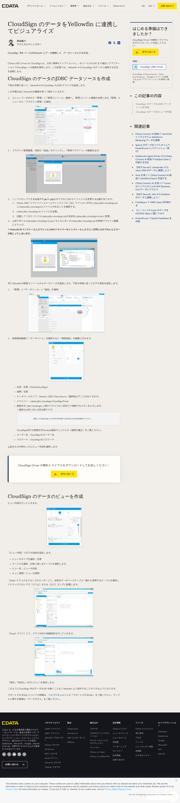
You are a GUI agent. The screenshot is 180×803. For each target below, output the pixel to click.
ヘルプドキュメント (58, 695)
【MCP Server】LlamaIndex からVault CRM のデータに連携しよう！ (153, 169)
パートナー (95, 747)
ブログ (138, 737)
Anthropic (162, 731)
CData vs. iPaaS (97, 752)
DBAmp (70, 742)
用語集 (138, 751)
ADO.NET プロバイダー (54, 739)
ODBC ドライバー (53, 728)
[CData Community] (24, 754)
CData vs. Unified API (99, 756)
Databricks (163, 736)
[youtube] (14, 754)
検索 (150, 6)
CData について (120, 728)
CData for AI (118, 6)
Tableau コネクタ (52, 767)
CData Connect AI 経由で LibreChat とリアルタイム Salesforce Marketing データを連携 (153, 137)
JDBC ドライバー (52, 733)
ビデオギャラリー (143, 755)
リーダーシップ (119, 746)
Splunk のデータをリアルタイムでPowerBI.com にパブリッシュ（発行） (152, 148)
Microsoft (162, 745)
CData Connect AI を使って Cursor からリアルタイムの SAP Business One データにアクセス (153, 186)
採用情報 (117, 755)
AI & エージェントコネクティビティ (99, 741)
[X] (9, 754)
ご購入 (143, 6)
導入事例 (139, 733)
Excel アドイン (51, 758)
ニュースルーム (119, 737)
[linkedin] (4, 754)
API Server (49, 749)
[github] (19, 754)
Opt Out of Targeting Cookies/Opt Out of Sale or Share (151, 794)
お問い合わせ (166, 6)
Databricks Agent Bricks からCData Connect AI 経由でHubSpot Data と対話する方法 (153, 159)
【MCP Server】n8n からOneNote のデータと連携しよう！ (152, 196)
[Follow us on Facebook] (109, 42)
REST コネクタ (51, 753)
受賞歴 (116, 742)
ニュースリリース (120, 733)
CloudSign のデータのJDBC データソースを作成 (153, 106)
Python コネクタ (52, 745)
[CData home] (12, 6)
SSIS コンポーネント (76, 737)
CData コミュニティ (144, 728)
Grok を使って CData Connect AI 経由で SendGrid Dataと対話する (153, 177)
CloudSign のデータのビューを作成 (153, 111)
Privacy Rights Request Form (118, 789)
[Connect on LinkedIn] (118, 42)
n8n (160, 749)
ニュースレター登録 (144, 746)
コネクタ (94, 728)
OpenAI (161, 753)
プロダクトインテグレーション (100, 734)
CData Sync (72, 728)
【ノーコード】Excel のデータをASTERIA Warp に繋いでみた (151, 212)
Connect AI (72, 733)
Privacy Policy (12, 789)
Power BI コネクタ (53, 762)
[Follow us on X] (114, 42)
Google (161, 740)
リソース (139, 742)
